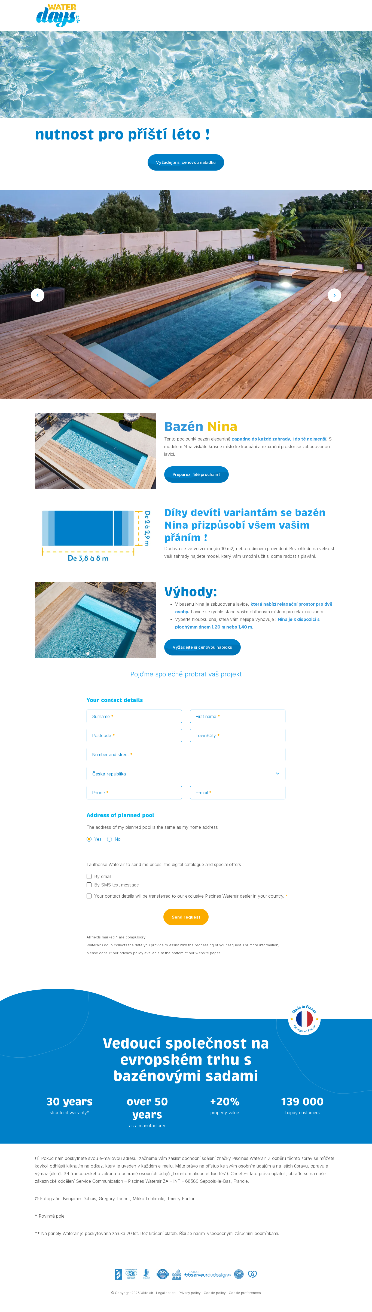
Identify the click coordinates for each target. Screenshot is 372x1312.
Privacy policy (190, 1293)
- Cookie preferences (244, 1293)
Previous (37, 295)
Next (334, 295)
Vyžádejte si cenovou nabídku (186, 162)
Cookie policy (215, 1293)
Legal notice (166, 1293)
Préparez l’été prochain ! (196, 474)
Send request (186, 917)
